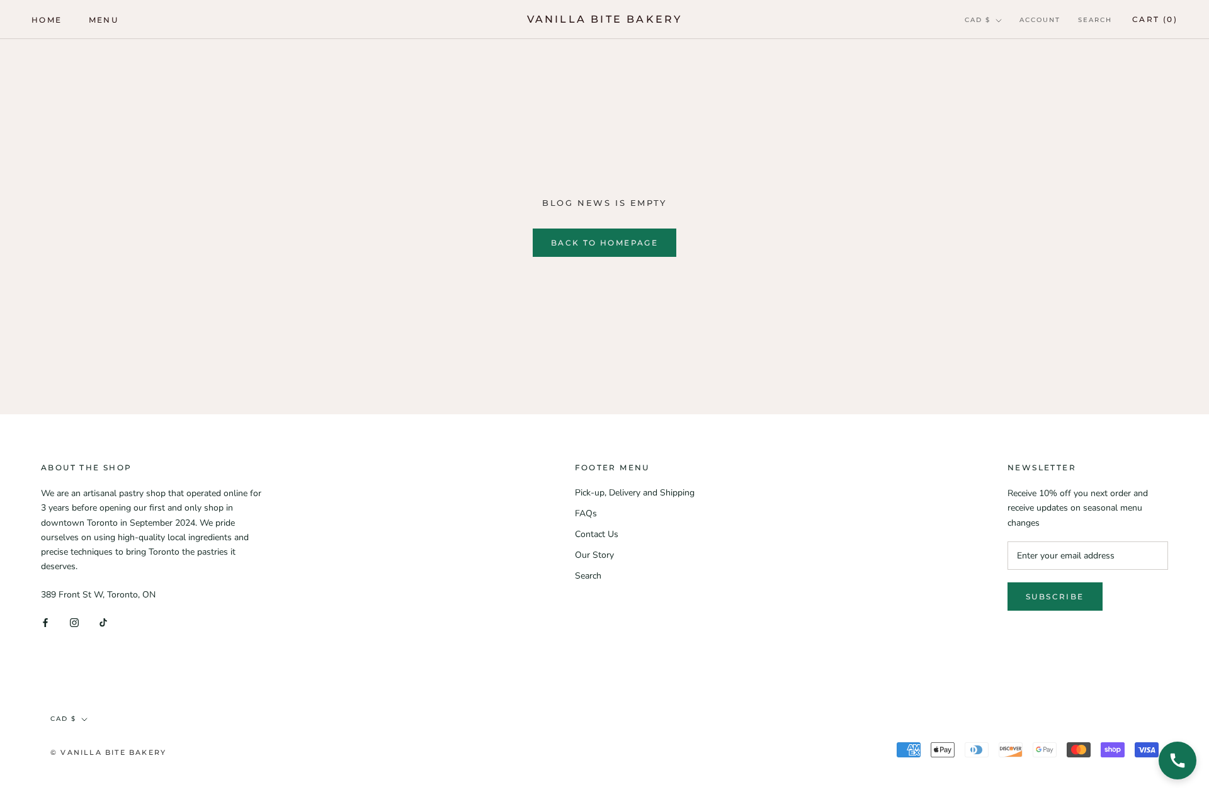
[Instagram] (74, 621)
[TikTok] (103, 621)
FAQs (586, 513)
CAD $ (977, 20)
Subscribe (1055, 596)
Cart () (1155, 19)
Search (1095, 20)
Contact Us (596, 534)
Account (1039, 20)
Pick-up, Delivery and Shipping (635, 493)
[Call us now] (1177, 760)
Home (46, 20)
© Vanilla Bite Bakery (108, 752)
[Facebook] (45, 621)
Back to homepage (604, 242)
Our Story (594, 555)
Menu (104, 20)
